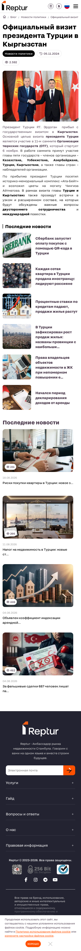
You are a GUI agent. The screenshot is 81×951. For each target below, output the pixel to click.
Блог (13, 16)
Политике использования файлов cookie (43, 931)
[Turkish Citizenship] (51, 6)
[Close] (50, 944)
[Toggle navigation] (75, 6)
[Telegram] (45, 879)
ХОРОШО (33, 943)
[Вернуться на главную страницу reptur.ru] (4, 17)
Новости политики (33, 16)
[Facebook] (26, 879)
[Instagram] (35, 879)
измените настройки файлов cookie (29, 935)
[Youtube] (55, 879)
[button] (59, 6)
